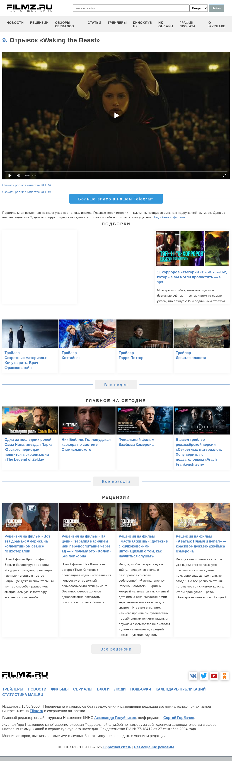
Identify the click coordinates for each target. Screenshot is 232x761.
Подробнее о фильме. (169, 217)
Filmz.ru (36, 711)
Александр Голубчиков (115, 718)
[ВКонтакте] (193, 676)
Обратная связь (117, 747)
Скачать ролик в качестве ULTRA (26, 185)
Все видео (116, 385)
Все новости (116, 481)
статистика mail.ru (22, 695)
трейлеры (117, 22)
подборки (140, 689)
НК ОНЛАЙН (165, 24)
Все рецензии (116, 649)
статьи (94, 22)
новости (15, 22)
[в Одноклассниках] (224, 676)
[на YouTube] (214, 676)
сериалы (82, 689)
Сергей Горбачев (178, 718)
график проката (187, 24)
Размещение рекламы (154, 747)
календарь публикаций (181, 689)
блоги (103, 689)
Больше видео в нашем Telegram (116, 199)
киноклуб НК (142, 24)
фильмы (60, 689)
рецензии (39, 22)
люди (120, 689)
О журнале (216, 24)
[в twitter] (204, 676)
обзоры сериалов (64, 24)
